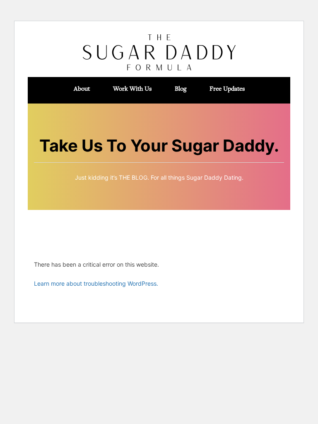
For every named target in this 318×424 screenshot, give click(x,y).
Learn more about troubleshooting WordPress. (96, 283)
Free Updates (227, 88)
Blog (180, 88)
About (82, 88)
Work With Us (132, 88)
